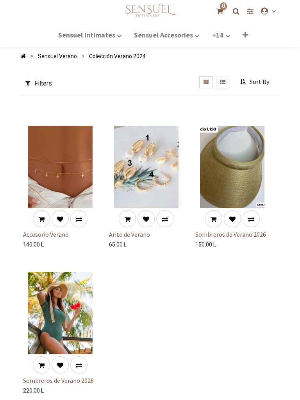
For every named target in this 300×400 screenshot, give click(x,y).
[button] (245, 35)
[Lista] (223, 82)
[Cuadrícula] (205, 82)
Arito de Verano (129, 234)
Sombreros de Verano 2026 (230, 234)
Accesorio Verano (46, 234)
